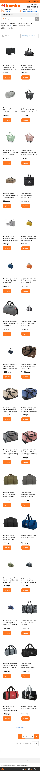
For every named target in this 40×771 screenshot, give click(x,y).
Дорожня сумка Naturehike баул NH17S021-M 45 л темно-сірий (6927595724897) (27, 197)
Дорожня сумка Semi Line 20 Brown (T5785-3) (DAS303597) (28, 366)
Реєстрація (35, 2)
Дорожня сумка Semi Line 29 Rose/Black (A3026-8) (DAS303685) (29, 452)
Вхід (28, 2)
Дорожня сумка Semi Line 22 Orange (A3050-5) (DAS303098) (29, 281)
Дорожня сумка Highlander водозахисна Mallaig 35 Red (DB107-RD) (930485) (10, 710)
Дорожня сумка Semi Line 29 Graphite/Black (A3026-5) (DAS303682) (10, 452)
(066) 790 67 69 (32, 7)
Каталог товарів (8, 14)
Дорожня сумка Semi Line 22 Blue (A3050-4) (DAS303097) (10, 281)
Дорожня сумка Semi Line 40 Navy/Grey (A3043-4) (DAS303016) (28, 580)
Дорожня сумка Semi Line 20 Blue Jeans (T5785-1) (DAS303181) (10, 366)
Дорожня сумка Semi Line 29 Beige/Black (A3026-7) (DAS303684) (10, 409)
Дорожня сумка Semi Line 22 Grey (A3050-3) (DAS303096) (10, 323)
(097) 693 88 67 (32, 5)
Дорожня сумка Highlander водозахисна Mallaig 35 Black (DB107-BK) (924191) (28, 668)
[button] (5, 36)
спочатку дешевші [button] (28, 36)
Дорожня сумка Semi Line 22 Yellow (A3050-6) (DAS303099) (28, 238)
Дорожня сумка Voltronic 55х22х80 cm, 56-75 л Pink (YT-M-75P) (29, 153)
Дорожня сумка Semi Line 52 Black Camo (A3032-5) (28, 623)
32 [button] (35, 743)
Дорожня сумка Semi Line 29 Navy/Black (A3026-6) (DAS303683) (29, 409)
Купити (7, 77)
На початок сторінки (19, 761)
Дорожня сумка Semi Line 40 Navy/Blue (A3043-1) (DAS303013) (10, 623)
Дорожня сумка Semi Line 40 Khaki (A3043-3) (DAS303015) (10, 580)
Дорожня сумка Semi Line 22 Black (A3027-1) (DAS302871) (28, 323)
